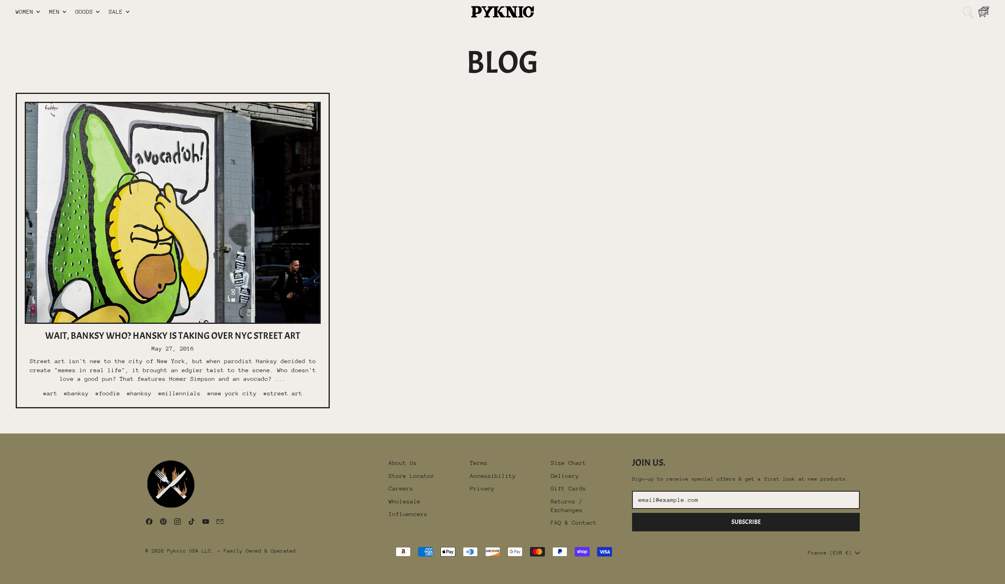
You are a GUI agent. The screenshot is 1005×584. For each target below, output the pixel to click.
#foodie (107, 393)
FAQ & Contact (574, 522)
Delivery (565, 475)
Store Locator (412, 475)
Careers (401, 488)
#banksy (76, 393)
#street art (282, 393)
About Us (403, 462)
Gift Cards (568, 488)
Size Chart (568, 462)
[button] (968, 11)
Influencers (408, 514)
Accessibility (493, 475)
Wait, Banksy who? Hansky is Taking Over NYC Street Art (172, 336)
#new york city (232, 393)
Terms (479, 462)
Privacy (482, 488)
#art (50, 393)
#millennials (179, 393)
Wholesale (404, 501)
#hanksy (139, 393)
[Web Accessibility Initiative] (3, 575)
